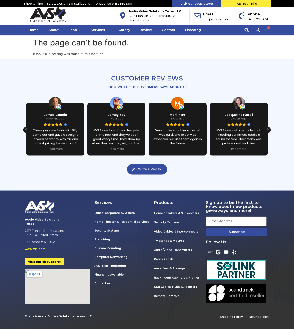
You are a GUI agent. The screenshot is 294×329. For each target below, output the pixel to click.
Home (33, 30)
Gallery (124, 30)
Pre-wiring (102, 239)
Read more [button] (55, 149)
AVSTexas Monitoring (110, 266)
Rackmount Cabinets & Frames (177, 277)
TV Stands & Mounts (169, 241)
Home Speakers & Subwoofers (176, 213)
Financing (193, 30)
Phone (254, 14)
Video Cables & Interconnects (176, 231)
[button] (74, 30)
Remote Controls (166, 296)
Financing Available (109, 274)
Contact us (102, 283)
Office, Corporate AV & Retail (115, 213)
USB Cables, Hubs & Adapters (175, 287)
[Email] (197, 15)
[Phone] (241, 15)
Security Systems (107, 230)
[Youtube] (226, 252)
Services (98, 30)
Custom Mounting (107, 248)
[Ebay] (210, 252)
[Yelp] (234, 252)
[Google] (218, 252)
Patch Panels (164, 259)
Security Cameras (167, 222)
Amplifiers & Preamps (170, 268)
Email (208, 14)
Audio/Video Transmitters (173, 250)
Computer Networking (111, 257)
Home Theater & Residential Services (121, 222)
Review (146, 30)
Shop (72, 30)
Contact (168, 30)
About (53, 30)
